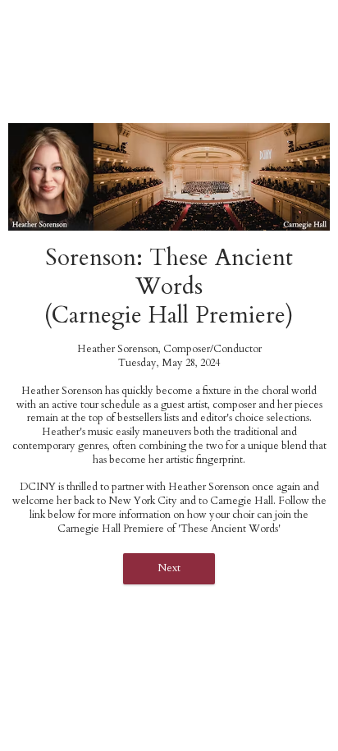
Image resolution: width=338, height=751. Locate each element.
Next (169, 568)
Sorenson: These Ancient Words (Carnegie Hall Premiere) (169, 286)
